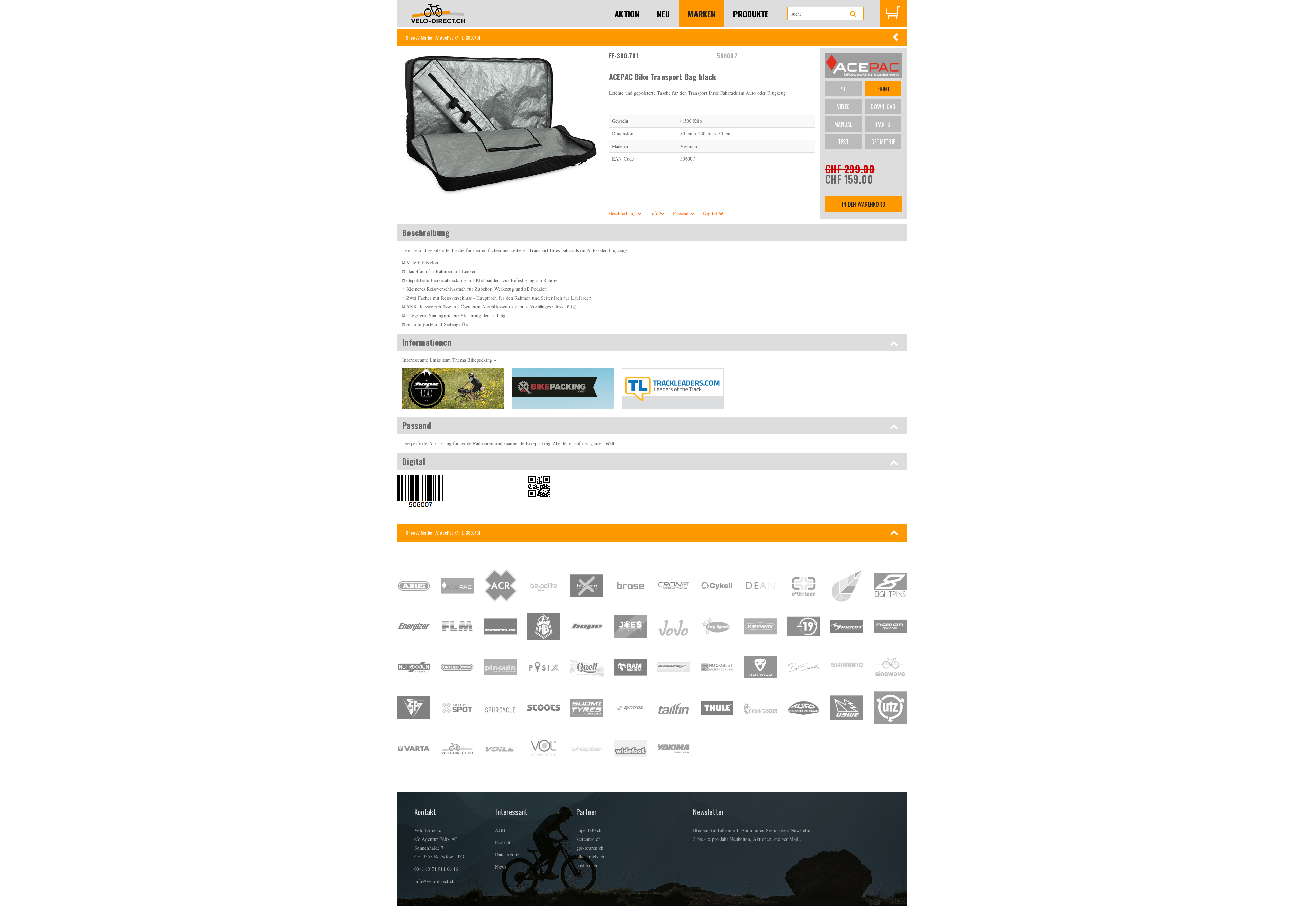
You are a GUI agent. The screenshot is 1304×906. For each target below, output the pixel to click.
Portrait (502, 842)
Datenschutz (507, 854)
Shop (410, 37)
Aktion (627, 13)
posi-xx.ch (586, 865)
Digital (710, 213)
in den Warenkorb (863, 204)
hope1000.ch (589, 830)
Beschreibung (623, 213)
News (500, 867)
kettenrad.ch (588, 839)
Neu (663, 13)
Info (655, 213)
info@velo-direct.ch (434, 881)
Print (883, 89)
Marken (701, 13)
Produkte (750, 13)
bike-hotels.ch (590, 856)
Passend (681, 213)
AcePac (447, 37)
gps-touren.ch (590, 848)
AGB (500, 830)
